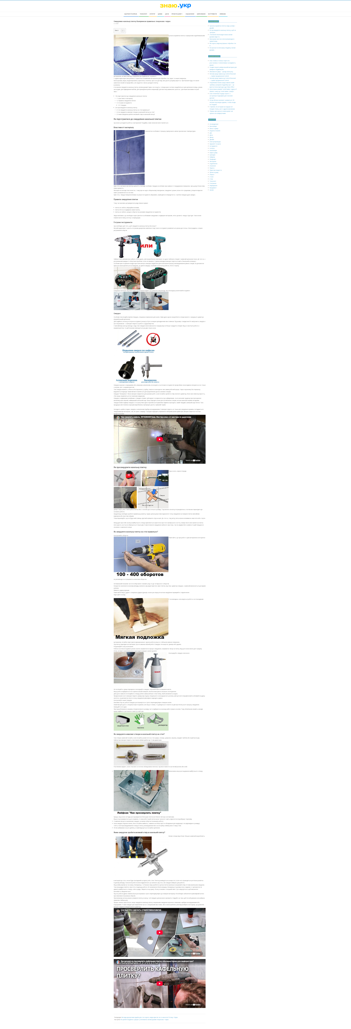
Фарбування (213, 185)
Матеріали (213, 161)
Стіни (211, 179)
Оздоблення (213, 163)
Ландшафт (213, 159)
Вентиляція (213, 126)
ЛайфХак (212, 157)
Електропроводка (215, 142)
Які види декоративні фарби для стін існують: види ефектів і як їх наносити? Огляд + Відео (150, 1017)
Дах (211, 133)
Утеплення (213, 183)
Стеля (116, 23)
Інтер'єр (212, 148)
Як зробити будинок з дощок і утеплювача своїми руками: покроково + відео (145, 1019)
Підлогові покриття (216, 170)
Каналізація (213, 150)
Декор (211, 137)
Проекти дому (214, 172)
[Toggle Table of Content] (122, 30)
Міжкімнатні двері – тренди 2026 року (221, 72)
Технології (213, 181)
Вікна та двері (214, 128)
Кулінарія (212, 155)
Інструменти (213, 146)
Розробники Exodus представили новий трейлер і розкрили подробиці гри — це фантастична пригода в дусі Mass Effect (222, 85)
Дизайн (212, 139)
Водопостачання (215, 131)
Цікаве (212, 190)
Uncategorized (214, 124)
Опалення (213, 166)
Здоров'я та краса (215, 144)
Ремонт (212, 174)
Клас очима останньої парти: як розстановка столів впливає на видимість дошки (223, 63)
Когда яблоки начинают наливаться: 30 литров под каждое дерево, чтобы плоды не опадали (223, 102)
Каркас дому (213, 153)
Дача (211, 135)
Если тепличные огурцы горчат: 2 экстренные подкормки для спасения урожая (221, 96)
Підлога (212, 168)
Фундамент (213, 188)
